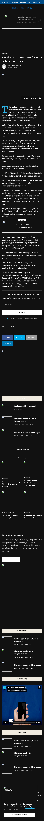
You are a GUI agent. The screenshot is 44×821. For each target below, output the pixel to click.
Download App (25, 2)
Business (5, 53)
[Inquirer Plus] (22, 8)
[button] (11, 559)
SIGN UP (22, 313)
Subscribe (15, 2)
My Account (6, 2)
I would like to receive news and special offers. (23, 318)
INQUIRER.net (36, 2)
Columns (26, 224)
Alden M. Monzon (15, 65)
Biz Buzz (4, 512)
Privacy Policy (30, 808)
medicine (12, 327)
